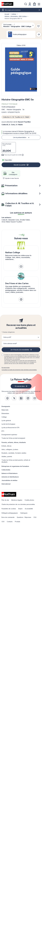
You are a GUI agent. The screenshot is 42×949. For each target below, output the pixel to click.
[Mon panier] (34, 3)
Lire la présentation (19, 137)
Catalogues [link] (23, 513)
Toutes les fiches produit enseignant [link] (13, 438)
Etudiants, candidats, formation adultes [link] (14, 453)
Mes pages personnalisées (13, 10)
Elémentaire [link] (5, 413)
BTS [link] (3, 431)
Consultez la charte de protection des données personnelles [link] (19, 370)
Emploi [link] (20, 508)
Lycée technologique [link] (8, 424)
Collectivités (6, 470)
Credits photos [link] (29, 500)
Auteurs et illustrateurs (9, 473)
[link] (21, 266)
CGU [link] (35, 517)
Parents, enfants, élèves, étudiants (14, 442)
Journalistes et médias (9, 480)
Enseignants (6, 406)
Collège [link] (4, 417)
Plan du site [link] (5, 500)
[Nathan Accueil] (7, 4)
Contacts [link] (10, 521)
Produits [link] (17, 521)
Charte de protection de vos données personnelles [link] (18, 504)
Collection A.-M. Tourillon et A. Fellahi (16, 117)
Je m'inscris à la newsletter (19, 350)
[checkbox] (2, 355)
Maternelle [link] (5, 410)
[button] (21, 69)
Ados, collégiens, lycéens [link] (10, 449)
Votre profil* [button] (7, 337)
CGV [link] (3, 521)
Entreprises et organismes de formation (15, 466)
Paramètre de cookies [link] (9, 508)
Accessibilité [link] (29, 508)
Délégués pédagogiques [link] (10, 513)
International (6, 484)
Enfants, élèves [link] (6, 446)
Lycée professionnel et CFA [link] (10, 427)
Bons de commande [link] (8, 517)
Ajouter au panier (20, 165)
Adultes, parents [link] (7, 456)
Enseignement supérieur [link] (9, 434)
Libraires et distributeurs (10, 477)
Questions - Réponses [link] (24, 517)
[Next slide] (38, 34)
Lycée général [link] (6, 420)
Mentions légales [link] (16, 500)
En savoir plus (6, 367)
